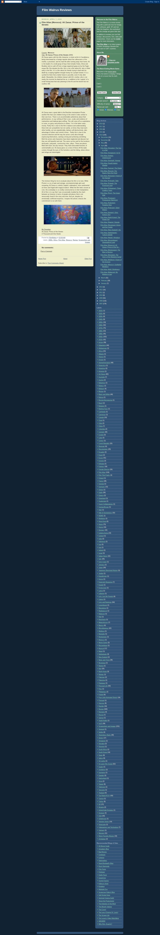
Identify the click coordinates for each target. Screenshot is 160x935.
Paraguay (102, 683)
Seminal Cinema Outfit (106, 898)
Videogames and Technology (108, 827)
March (103, 278)
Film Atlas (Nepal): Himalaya (110, 237)
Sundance (102, 770)
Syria (100, 781)
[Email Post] (88, 238)
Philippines (102, 692)
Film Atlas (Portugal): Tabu (109, 181)
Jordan (101, 573)
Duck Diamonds (104, 866)
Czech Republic (104, 443)
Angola (101, 360)
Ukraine (101, 807)
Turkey (101, 801)
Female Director (104, 469)
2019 (101, 124)
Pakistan (102, 677)
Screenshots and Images (107, 726)
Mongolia (102, 634)
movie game (112, 71)
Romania (102, 712)
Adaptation (102, 345)
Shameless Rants (105, 735)
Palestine (102, 680)
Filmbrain (102, 872)
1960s (101, 325)
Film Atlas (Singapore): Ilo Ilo (110, 153)
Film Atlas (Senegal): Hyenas (110, 160)
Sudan (101, 767)
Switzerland (102, 778)
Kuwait (101, 585)
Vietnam (101, 830)
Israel (100, 553)
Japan (101, 567)
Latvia (101, 591)
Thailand (101, 793)
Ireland (101, 550)
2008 (101, 301)
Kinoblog (101, 886)
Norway (101, 674)
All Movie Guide (104, 846)
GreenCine (102, 878)
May (102, 143)
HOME (118, 39)
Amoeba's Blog (104, 849)
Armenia (101, 371)
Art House (102, 374)
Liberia (101, 599)
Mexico (101, 625)
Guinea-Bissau (104, 507)
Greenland (102, 498)
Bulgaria (101, 406)
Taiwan (101, 784)
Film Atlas (61, 240)
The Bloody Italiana (105, 907)
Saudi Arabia (103, 720)
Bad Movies (103, 852)
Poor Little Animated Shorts (108, 697)
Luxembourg (103, 605)
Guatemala (102, 501)
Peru (100, 689)
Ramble (101, 706)
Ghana (101, 490)
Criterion (101, 858)
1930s (101, 316)
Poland (101, 694)
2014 (101, 135)
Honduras (102, 518)
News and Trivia (104, 660)
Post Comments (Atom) (56, 263)
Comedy (101, 432)
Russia (101, 715)
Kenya (101, 579)
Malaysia (102, 614)
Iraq (100, 547)
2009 (101, 298)
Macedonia (102, 608)
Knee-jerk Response (105, 582)
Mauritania (102, 619)
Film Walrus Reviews (57, 10)
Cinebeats (102, 855)
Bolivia (101, 397)
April (102, 145)
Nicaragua (102, 663)
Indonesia (102, 541)
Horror (101, 524)
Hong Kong (102, 521)
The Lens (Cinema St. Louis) (108, 912)
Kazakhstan (103, 576)
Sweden (101, 775)
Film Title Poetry (104, 475)
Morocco (69, 240)
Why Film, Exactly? (105, 924)
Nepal (100, 651)
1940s (101, 319)
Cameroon (102, 415)
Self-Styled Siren (104, 895)
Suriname (102, 772)
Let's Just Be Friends (106, 596)
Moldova (101, 631)
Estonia (101, 461)
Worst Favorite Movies (106, 836)
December (104, 137)
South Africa (103, 749)
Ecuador (101, 452)
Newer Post (42, 259)
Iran (100, 544)
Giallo (100, 492)
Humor (101, 527)
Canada (101, 417)
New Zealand (103, 657)
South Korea (103, 752)
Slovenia (101, 746)
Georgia (101, 484)
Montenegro (103, 637)
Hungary (101, 530)
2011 (101, 292)
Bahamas (102, 383)
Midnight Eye (103, 889)
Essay (101, 458)
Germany (102, 487)
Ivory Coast (102, 562)
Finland (101, 478)
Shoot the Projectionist (106, 901)
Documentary (103, 449)
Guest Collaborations (106, 504)
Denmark (102, 446)
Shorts (101, 738)
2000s (50, 240)
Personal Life (103, 686)
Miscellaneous (103, 628)
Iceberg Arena (103, 533)
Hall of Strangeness (105, 513)
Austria (101, 380)
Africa (55, 240)
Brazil (100, 403)
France (101, 481)
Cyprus (101, 441)
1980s (101, 331)
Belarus (101, 386)
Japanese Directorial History (108, 570)
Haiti (100, 510)
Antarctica (102, 365)
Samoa (101, 718)
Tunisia (101, 798)
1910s (101, 311)
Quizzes (101, 703)
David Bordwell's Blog (106, 863)
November (104, 140)
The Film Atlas (102, 44)
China (100, 426)
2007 (101, 304)
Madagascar (103, 611)
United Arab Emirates (106, 810)
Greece (101, 495)
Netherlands (103, 654)
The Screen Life (104, 915)
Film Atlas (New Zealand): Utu (110, 230)
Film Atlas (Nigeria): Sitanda (109, 222)
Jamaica (101, 565)
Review (75, 240)
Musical (101, 648)
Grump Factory (104, 881)
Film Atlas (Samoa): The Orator (111, 168)
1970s (101, 328)
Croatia (101, 435)
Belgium (101, 389)
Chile (100, 423)
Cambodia (102, 412)
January (104, 283)
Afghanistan (103, 348)
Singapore (102, 741)
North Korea (103, 671)
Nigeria (101, 666)
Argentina (102, 368)
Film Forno (102, 869)
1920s (101, 313)
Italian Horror (103, 556)
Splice (101, 758)
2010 (101, 295)
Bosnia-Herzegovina (105, 400)
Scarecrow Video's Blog (107, 892)
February (104, 280)
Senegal (101, 729)
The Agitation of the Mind (107, 904)
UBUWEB (102, 921)
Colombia (102, 429)
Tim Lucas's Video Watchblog (109, 918)
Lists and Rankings (105, 602)
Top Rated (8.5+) (104, 795)
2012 (101, 290)
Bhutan (101, 391)
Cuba (100, 438)
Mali (100, 617)
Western (101, 833)
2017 (101, 126)
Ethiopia (101, 464)
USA (100, 816)
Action (101, 342)
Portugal (101, 700)
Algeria (101, 357)
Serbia (101, 732)
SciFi (100, 723)
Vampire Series (104, 821)
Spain (100, 755)
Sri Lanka (102, 761)
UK (100, 804)
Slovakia (101, 744)
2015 (101, 132)
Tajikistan (102, 787)
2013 (101, 287)
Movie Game (103, 642)
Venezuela (102, 824)
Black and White (104, 394)
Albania (101, 354)
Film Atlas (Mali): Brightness (110, 269)
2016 (101, 129)
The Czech (102, 910)
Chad (100, 420)
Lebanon (101, 593)
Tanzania (102, 790)
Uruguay (101, 813)
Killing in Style (103, 884)
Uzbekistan (102, 819)
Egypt (101, 455)
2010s (101, 339)
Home (65, 259)
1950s (101, 322)
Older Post (88, 259)
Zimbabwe (102, 839)
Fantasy (101, 466)
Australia (102, 377)
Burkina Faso (103, 409)
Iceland (101, 536)
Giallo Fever (103, 875)
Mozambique (103, 645)
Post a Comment (46, 251)
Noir (100, 668)
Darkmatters (103, 860)
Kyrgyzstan (102, 588)
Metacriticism (103, 622)
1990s (101, 334)
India (100, 539)
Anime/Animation (104, 363)
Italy (100, 559)
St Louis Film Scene (105, 764)
